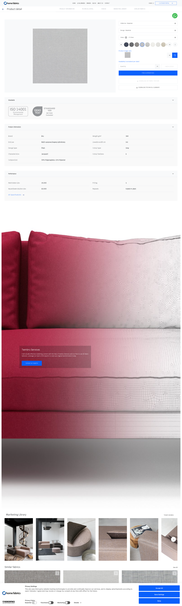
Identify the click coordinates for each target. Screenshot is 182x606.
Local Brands (81, 3)
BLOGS (94, 3)
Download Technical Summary (149, 87)
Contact (107, 3)
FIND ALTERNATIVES (148, 73)
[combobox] (152, 23)
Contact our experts (32, 363)
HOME (74, 3)
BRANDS (89, 3)
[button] (166, 3)
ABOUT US (100, 3)
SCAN (150, 3)
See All (175, 567)
